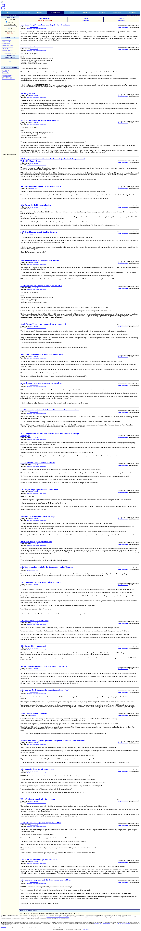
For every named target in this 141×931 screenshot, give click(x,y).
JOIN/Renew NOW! (10, 53)
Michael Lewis (33, 188)
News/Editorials (55, 12)
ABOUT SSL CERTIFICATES (10, 154)
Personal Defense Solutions (8, 78)
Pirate (31, 234)
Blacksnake (33, 715)
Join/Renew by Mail (6, 41)
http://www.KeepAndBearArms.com (102, 923)
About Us (39, 12)
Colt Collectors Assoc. (7, 77)
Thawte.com (3, 927)
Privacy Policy (85, 929)
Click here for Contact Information (122, 923)
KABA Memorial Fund (7, 47)
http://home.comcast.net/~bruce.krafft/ (36, 28)
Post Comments (123, 27)
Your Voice (102, 12)
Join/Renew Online (6, 40)
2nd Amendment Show (7, 75)
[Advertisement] (10, 117)
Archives (71, 12)
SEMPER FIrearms (6, 76)
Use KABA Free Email (7, 50)
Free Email (132, 12)
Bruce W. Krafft (34, 27)
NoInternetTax (5, 72)
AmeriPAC (4, 71)
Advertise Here (5, 48)
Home (8, 12)
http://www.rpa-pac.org (32, 570)
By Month (46, 18)
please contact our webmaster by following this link (57, 916)
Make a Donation (6, 43)
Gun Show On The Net (7, 74)
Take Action (86, 12)
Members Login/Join (24, 12)
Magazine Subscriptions (7, 45)
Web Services (117, 12)
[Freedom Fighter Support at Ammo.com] (10, 62)
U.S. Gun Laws (5, 70)
